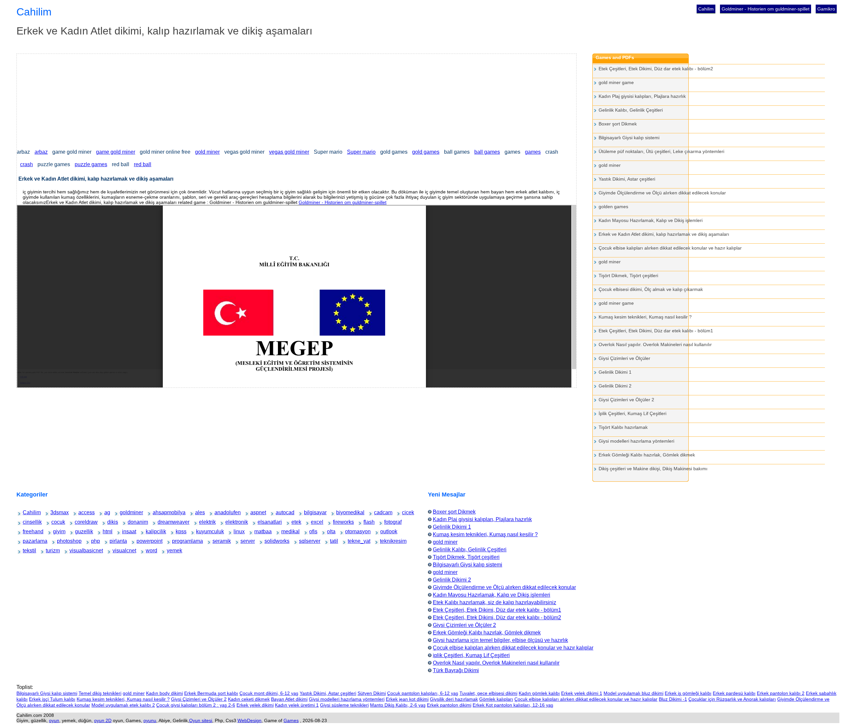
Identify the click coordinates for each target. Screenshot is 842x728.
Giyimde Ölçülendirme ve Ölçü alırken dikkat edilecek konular (662, 192)
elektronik (230, 522)
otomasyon (351, 531)
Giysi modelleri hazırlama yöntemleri (636, 441)
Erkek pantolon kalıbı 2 (781, 693)
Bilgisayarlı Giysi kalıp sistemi (629, 137)
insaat (126, 531)
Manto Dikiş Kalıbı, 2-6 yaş (398, 705)
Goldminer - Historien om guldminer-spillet (765, 8)
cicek (405, 512)
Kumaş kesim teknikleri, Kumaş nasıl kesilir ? (645, 317)
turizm (50, 550)
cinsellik (28, 522)
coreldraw (80, 522)
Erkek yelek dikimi (255, 705)
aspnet (254, 512)
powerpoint (142, 541)
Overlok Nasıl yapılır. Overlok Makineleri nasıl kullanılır (655, 344)
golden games (613, 206)
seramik (217, 541)
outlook (384, 531)
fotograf (388, 522)
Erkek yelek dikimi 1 (581, 693)
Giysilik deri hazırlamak (454, 699)
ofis (312, 531)
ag (107, 512)
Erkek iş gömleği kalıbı (688, 693)
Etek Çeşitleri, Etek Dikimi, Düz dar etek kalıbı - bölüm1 (656, 330)
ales (198, 512)
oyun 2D (102, 720)
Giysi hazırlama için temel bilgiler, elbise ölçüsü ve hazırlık (500, 640)
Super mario (361, 152)
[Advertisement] (214, 100)
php (94, 541)
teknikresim (386, 541)
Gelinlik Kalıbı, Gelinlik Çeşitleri (631, 110)
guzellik (80, 531)
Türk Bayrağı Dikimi (456, 670)
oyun (54, 720)
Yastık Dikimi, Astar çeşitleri (627, 179)
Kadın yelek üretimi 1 (297, 705)
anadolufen (220, 512)
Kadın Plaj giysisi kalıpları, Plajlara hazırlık (642, 96)
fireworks (338, 522)
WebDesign (249, 720)
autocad (280, 512)
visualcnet (118, 550)
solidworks (270, 541)
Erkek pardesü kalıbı (734, 693)
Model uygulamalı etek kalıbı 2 (123, 705)
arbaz (41, 152)
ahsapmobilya (159, 512)
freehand (28, 531)
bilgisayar (309, 512)
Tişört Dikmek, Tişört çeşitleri (628, 275)
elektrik (203, 522)
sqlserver (304, 541)
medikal (286, 531)
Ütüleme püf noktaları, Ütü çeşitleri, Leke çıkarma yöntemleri (661, 151)
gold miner (207, 152)
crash (26, 164)
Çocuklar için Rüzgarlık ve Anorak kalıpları (732, 699)
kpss (179, 531)
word (149, 550)
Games (291, 720)
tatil (333, 541)
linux (237, 531)
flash (367, 522)
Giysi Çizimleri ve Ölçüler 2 (626, 399)
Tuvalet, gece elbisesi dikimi (488, 693)
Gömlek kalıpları (496, 699)
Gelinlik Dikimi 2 (615, 385)
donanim (133, 522)
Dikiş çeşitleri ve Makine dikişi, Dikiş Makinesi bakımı (653, 468)
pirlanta (114, 541)
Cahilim (706, 8)
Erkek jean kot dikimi (407, 699)
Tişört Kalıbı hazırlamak (623, 427)
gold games (425, 152)
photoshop (62, 541)
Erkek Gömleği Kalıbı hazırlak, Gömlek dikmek (647, 454)
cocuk (55, 522)
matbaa (258, 531)
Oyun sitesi (200, 720)
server (244, 541)
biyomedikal (342, 512)
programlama (178, 541)
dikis (110, 522)
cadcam (379, 512)
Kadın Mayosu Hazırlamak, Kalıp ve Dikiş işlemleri (651, 220)
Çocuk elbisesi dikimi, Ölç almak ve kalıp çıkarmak (651, 289)
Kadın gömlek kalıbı (539, 693)
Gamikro (826, 8)
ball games (487, 152)
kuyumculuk (202, 531)
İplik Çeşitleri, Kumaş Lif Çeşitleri (632, 413)
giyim (57, 531)
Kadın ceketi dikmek (249, 699)
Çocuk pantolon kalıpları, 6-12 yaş (422, 693)
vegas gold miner (289, 152)
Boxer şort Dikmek (618, 123)
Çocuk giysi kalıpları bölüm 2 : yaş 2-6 (195, 705)
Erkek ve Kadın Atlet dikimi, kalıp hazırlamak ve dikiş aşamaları (664, 234)
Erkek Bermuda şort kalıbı (211, 693)
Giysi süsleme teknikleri (344, 705)
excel (315, 522)
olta (330, 531)
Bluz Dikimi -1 (673, 699)
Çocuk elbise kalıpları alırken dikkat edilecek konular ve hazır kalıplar (670, 248)
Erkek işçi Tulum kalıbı (52, 699)
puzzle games (91, 164)
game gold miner (115, 152)
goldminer (125, 512)
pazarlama (28, 541)
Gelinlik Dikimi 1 (615, 372)
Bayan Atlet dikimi (289, 699)
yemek (171, 550)
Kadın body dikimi (164, 693)
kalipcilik (151, 531)
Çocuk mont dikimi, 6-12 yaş (268, 693)
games (533, 152)
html (106, 531)
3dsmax (55, 512)
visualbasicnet (76, 550)
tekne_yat (353, 541)
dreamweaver (164, 522)
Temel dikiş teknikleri (100, 693)
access (82, 512)
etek (294, 522)
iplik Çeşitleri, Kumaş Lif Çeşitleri (471, 655)
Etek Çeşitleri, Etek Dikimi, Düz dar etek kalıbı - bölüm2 (656, 68)
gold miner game (616, 82)
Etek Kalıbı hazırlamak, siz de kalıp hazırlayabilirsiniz (494, 602)
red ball (142, 164)
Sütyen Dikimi (372, 693)
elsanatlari (263, 522)
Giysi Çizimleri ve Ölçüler (624, 358)
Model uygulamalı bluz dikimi (633, 693)
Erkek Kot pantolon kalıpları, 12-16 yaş (513, 705)
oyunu (149, 720)
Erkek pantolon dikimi (449, 705)
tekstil (27, 550)
